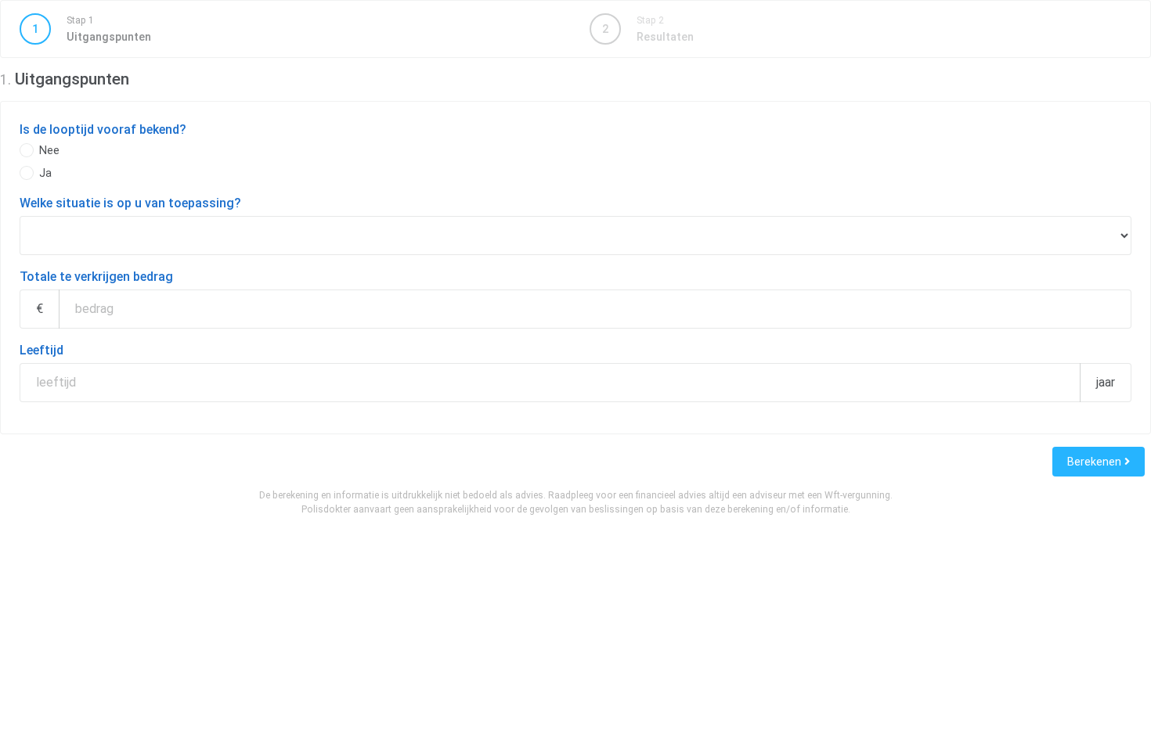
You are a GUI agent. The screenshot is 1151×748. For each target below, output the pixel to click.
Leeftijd (41, 350)
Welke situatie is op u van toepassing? (130, 203)
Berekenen (1095, 461)
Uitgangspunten (91, 29)
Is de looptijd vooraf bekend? (103, 129)
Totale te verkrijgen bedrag (96, 276)
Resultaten (648, 29)
